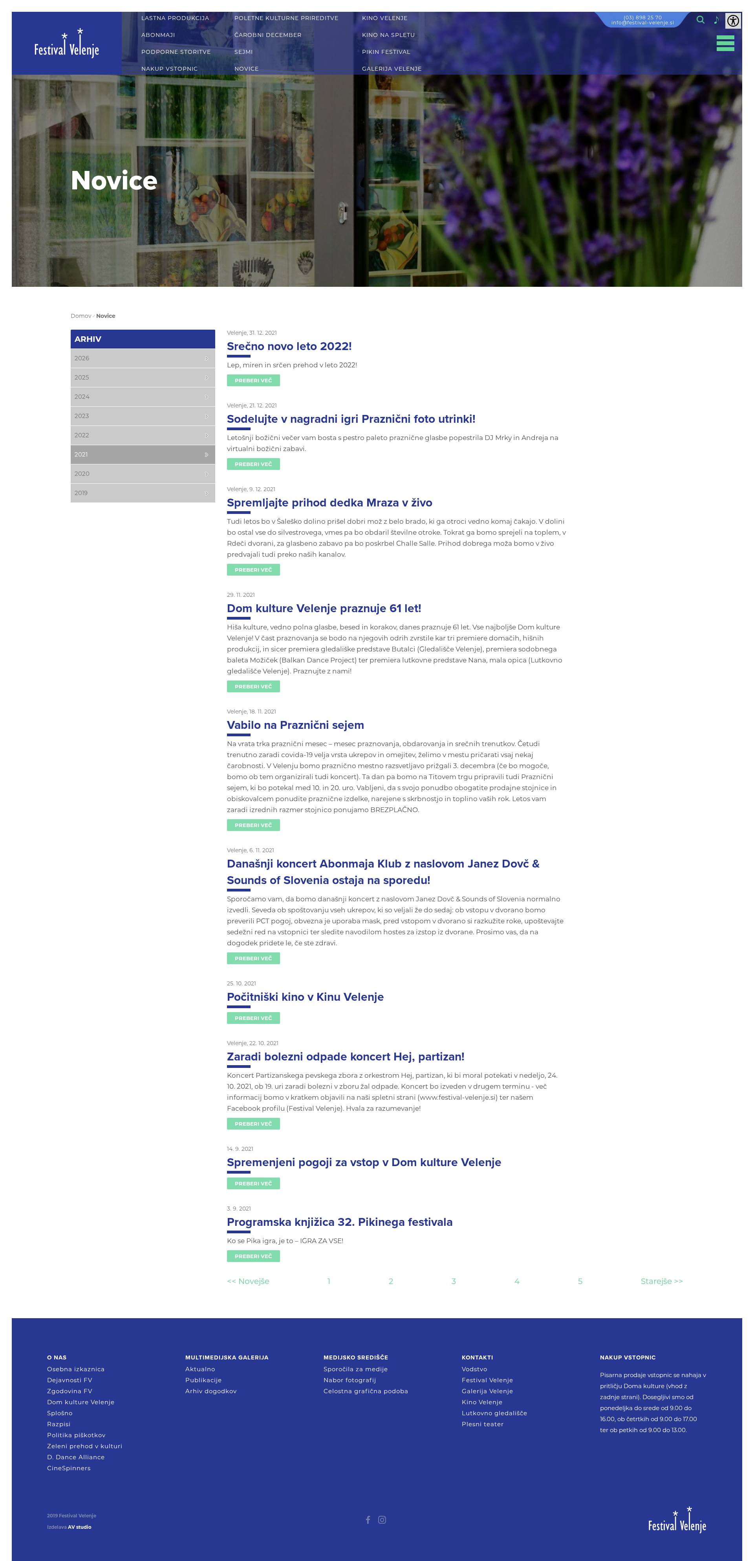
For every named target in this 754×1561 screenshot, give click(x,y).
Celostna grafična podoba (366, 1391)
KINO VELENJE (385, 18)
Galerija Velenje (487, 1391)
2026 (82, 358)
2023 (82, 416)
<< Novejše (248, 1281)
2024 (82, 396)
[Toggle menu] (725, 43)
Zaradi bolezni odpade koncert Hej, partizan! (346, 1056)
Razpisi (59, 1424)
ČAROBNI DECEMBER (268, 35)
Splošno (60, 1413)
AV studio (80, 1527)
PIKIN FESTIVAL (386, 52)
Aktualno (200, 1369)
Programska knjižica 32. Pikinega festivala (340, 1222)
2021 (81, 454)
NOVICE (246, 69)
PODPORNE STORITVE (176, 52)
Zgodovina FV (69, 1391)
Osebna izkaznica (76, 1369)
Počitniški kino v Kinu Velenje (305, 997)
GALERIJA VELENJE (392, 69)
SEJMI (243, 52)
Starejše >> (662, 1281)
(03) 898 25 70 (643, 17)
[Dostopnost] (733, 21)
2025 (82, 377)
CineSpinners (69, 1468)
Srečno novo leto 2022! (289, 346)
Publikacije (203, 1380)
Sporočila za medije (356, 1369)
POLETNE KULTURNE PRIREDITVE (286, 18)
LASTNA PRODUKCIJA (175, 18)
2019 (81, 493)
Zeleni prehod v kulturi (85, 1446)
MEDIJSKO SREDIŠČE (356, 1357)
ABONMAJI (158, 35)
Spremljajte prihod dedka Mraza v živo (329, 502)
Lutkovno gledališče (494, 1413)
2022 (82, 435)
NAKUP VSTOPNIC (169, 69)
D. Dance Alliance (76, 1457)
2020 (82, 473)
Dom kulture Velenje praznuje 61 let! (324, 608)
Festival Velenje (487, 1380)
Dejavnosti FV (69, 1380)
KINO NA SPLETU (388, 35)
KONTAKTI (477, 1357)
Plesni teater (483, 1424)
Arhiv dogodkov (211, 1391)
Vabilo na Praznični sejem (295, 725)
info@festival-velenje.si (642, 23)
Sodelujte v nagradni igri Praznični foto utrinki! (351, 419)
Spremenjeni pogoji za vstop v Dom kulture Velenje (364, 1162)
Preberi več (253, 380)
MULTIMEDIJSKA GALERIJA (227, 1357)
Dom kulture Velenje (81, 1402)
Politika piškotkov (76, 1435)
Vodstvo (474, 1369)
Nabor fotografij (350, 1380)
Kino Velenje (482, 1402)
